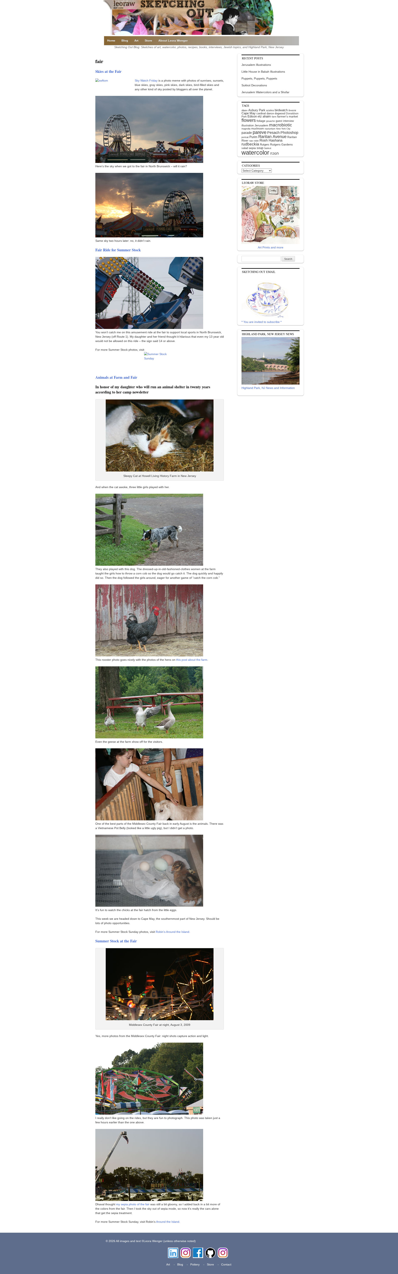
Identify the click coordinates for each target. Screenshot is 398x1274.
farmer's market (287, 116)
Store (148, 40)
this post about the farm (191, 659)
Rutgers (264, 144)
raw (251, 140)
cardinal (261, 113)
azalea (270, 110)
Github (209, 1249)
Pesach (273, 133)
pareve (259, 132)
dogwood (280, 113)
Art (136, 40)
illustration (247, 125)
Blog (124, 40)
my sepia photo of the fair (133, 1204)
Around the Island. (168, 1221)
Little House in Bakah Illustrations (263, 71)
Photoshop (289, 133)
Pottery (195, 1264)
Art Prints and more (270, 247)
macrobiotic (280, 124)
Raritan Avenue (272, 136)
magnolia (245, 128)
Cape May (248, 113)
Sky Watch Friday (146, 80)
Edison (252, 116)
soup (260, 148)
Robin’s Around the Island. (173, 931)
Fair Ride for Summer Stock (118, 250)
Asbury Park (256, 110)
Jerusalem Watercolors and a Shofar (265, 92)
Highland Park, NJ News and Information (268, 388)
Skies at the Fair (108, 71)
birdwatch (281, 110)
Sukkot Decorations (254, 85)
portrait (245, 137)
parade (246, 132)
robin (256, 140)
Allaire (244, 110)
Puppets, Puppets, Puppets (259, 78)
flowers (248, 120)
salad (244, 148)
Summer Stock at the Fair (116, 941)
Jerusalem (261, 125)
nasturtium (270, 128)
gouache (270, 121)
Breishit (292, 110)
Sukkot (267, 148)
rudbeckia (250, 144)
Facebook (198, 1249)
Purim (253, 137)
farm (274, 116)
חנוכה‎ (274, 153)
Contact (226, 1264)
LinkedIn (173, 1249)
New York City (283, 128)
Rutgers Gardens (281, 144)
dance (270, 113)
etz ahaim (264, 116)
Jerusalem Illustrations (256, 64)
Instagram (185, 1249)
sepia (252, 148)
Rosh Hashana (271, 140)
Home (111, 40)
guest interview (285, 120)
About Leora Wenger (173, 40)
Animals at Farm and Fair (116, 377)
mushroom (257, 128)
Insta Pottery (222, 1252)
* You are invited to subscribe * (261, 322)
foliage (261, 120)
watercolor (255, 152)
